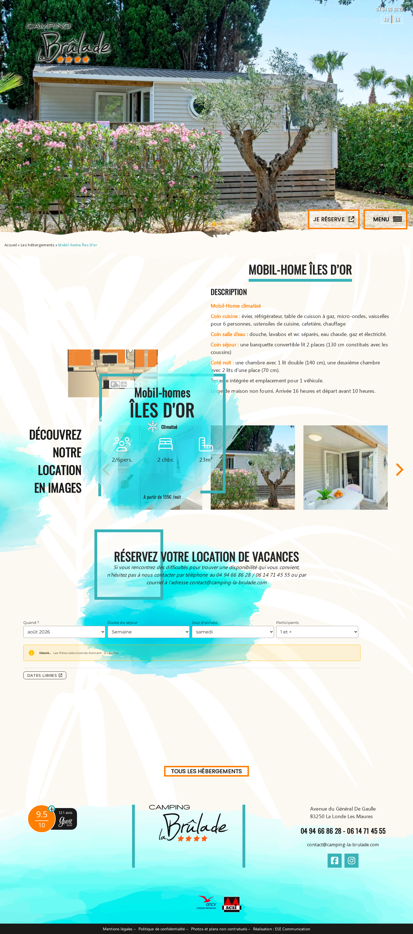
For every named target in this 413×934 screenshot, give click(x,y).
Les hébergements (38, 244)
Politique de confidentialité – (163, 928)
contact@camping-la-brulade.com (343, 844)
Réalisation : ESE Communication (281, 928)
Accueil (10, 244)
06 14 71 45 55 (366, 830)
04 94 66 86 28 (390, 9)
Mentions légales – (119, 928)
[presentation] (398, 469)
